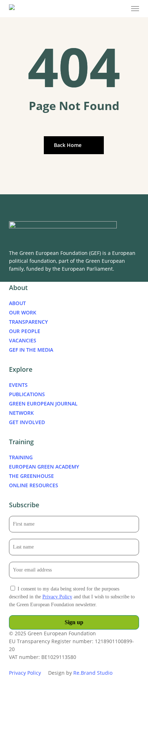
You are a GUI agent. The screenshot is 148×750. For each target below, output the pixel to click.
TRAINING (21, 457)
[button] (135, 8)
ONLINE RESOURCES (33, 485)
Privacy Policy (57, 596)
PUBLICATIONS (27, 394)
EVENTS (18, 384)
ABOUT (17, 303)
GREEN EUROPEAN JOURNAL (43, 403)
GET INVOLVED (27, 422)
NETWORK (21, 412)
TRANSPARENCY (28, 321)
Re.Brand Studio (92, 672)
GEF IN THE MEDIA (31, 349)
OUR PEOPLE (24, 331)
